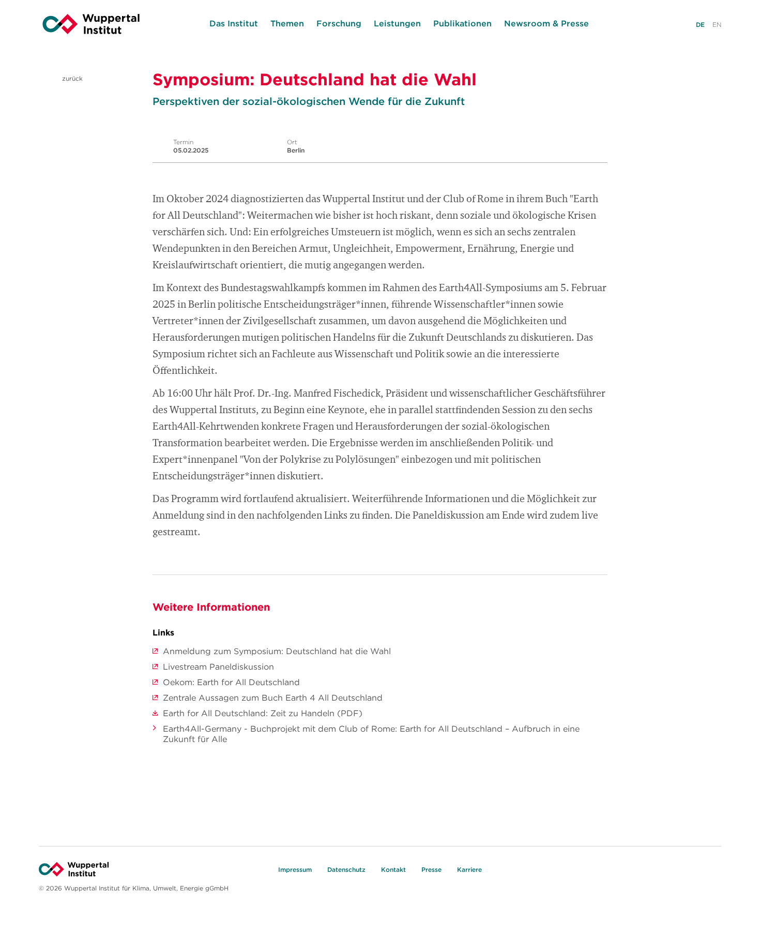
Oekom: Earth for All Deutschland (231, 682)
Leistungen (397, 23)
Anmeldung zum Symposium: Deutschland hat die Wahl (277, 651)
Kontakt (393, 869)
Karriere (469, 869)
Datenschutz (346, 869)
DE (700, 24)
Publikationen (462, 23)
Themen (287, 23)
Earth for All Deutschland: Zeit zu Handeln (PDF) (262, 713)
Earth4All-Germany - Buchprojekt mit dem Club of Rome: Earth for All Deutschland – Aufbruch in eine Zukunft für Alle (371, 733)
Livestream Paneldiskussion (218, 666)
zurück (71, 78)
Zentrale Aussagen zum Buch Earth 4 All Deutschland (273, 697)
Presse (431, 869)
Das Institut (233, 23)
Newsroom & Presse (546, 23)
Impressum (295, 869)
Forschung (338, 23)
